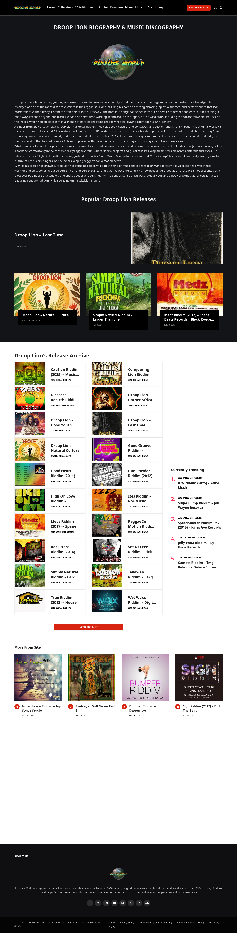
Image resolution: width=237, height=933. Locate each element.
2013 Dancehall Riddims (63, 405)
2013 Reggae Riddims (61, 507)
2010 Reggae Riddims (138, 456)
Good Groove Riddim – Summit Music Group (141, 448)
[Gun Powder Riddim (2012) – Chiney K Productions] (107, 474)
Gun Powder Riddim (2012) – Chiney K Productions (141, 473)
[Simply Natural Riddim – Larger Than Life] (118, 294)
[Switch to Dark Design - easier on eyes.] (215, 7)
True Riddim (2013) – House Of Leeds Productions (64, 600)
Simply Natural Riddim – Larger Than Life (113, 317)
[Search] (221, 8)
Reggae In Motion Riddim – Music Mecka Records (141, 524)
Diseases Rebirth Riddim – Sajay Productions (64, 397)
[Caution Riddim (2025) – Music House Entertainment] (30, 373)
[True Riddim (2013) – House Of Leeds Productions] (30, 601)
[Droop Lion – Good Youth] (30, 423)
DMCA (112, 927)
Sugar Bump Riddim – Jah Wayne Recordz (198, 505)
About (111, 922)
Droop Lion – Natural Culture (45, 315)
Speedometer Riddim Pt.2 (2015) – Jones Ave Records (199, 525)
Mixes (129, 7)
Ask (150, 7)
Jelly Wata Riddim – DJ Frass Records (196, 545)
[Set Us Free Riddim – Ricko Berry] (107, 550)
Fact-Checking (164, 922)
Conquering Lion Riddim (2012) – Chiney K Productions (141, 372)
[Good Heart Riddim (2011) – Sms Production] (30, 474)
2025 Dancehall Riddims (190, 478)
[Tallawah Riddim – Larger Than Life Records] (107, 575)
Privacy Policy (127, 922)
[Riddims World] (27, 8)
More (138, 7)
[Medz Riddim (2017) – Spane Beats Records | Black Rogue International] (190, 294)
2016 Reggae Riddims (61, 557)
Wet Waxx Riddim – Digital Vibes (142, 600)
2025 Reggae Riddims (61, 380)
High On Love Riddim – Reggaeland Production (63, 499)
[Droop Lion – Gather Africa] (107, 398)
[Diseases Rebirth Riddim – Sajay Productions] (30, 398)
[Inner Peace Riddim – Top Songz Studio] (38, 677)
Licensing (214, 922)
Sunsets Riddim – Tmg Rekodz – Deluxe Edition (197, 565)
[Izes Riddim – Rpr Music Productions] (107, 500)
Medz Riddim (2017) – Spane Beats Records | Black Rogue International (187, 317)
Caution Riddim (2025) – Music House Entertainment (65, 372)
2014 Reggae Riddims (61, 582)
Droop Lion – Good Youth (62, 422)
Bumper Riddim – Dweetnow (142, 708)
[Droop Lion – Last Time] (177, 238)
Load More (87, 626)
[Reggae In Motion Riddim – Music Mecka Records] (107, 525)
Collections (65, 7)
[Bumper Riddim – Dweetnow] (145, 677)
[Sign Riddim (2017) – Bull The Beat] (199, 677)
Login (162, 7)
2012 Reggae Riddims (138, 380)
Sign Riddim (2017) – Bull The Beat (201, 708)
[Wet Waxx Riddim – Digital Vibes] (107, 601)
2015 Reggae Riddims (138, 557)
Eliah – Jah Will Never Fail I (95, 708)
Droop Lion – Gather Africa (140, 397)
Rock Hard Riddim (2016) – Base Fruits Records (64, 549)
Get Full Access (198, 7)
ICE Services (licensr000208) (81, 922)
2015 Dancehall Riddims (190, 498)
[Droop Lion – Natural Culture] (47, 294)
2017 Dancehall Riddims (63, 532)
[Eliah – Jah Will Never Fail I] (91, 677)
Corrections (145, 922)
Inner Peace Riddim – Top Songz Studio (41, 708)
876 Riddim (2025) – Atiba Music (198, 485)
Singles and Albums (138, 405)
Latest (51, 7)
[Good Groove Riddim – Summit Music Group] (107, 449)
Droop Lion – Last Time (39, 235)
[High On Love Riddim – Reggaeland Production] (30, 500)
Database (116, 7)
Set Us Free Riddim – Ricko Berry (141, 549)
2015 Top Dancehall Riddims (192, 537)
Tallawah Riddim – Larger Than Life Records (142, 575)
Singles (103, 7)
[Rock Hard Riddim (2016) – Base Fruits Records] (30, 550)
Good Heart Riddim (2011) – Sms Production (65, 473)
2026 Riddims (84, 7)
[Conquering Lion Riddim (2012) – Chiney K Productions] (107, 373)
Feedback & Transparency (190, 922)
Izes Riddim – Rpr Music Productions (139, 499)
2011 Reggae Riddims (61, 481)
